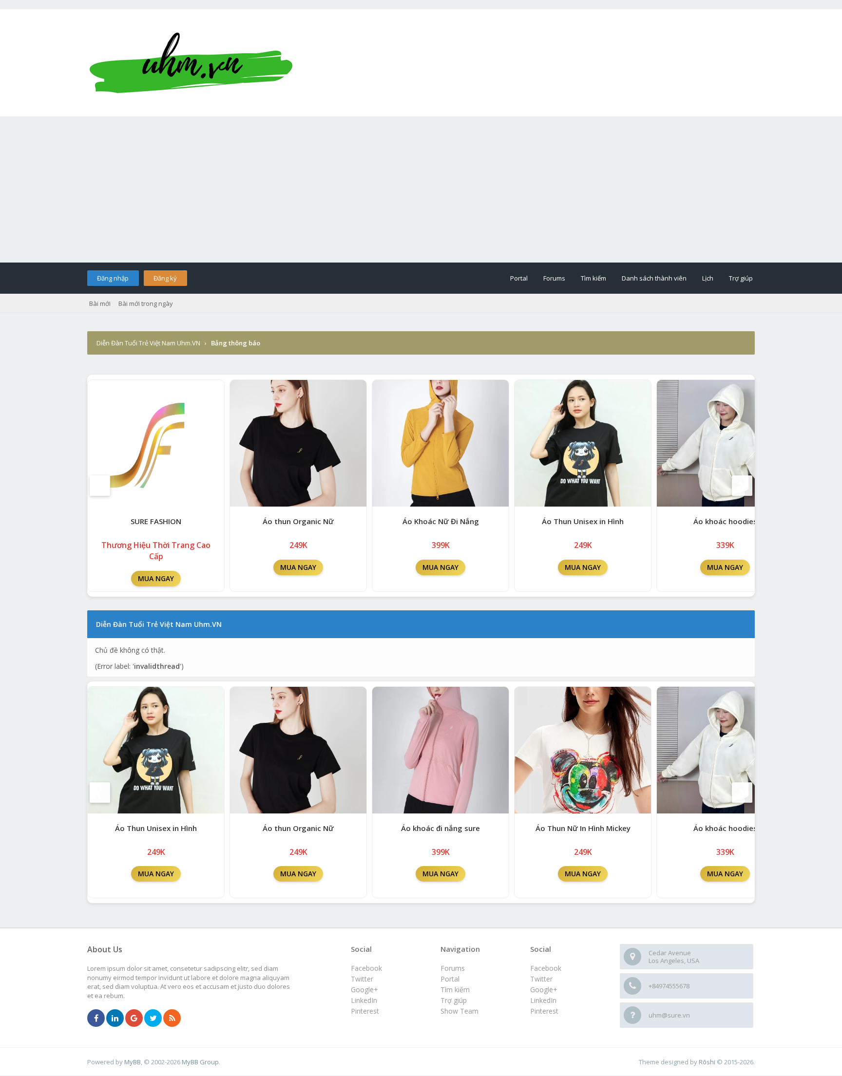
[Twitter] (153, 1018)
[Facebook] (96, 1018)
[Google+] (134, 1018)
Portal (519, 278)
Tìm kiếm (593, 278)
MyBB (132, 1061)
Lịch (707, 278)
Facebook (545, 968)
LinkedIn (543, 1000)
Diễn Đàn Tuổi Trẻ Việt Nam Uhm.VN (148, 343)
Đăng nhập (113, 278)
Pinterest (544, 1011)
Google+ (543, 989)
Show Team (459, 1011)
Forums (554, 278)
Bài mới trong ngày (145, 303)
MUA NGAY (156, 578)
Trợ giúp (741, 278)
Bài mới (100, 303)
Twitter (541, 978)
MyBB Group (200, 1061)
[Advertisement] (421, 189)
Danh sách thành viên (654, 278)
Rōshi (707, 1061)
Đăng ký (165, 278)
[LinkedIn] (115, 1018)
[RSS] (172, 1018)
